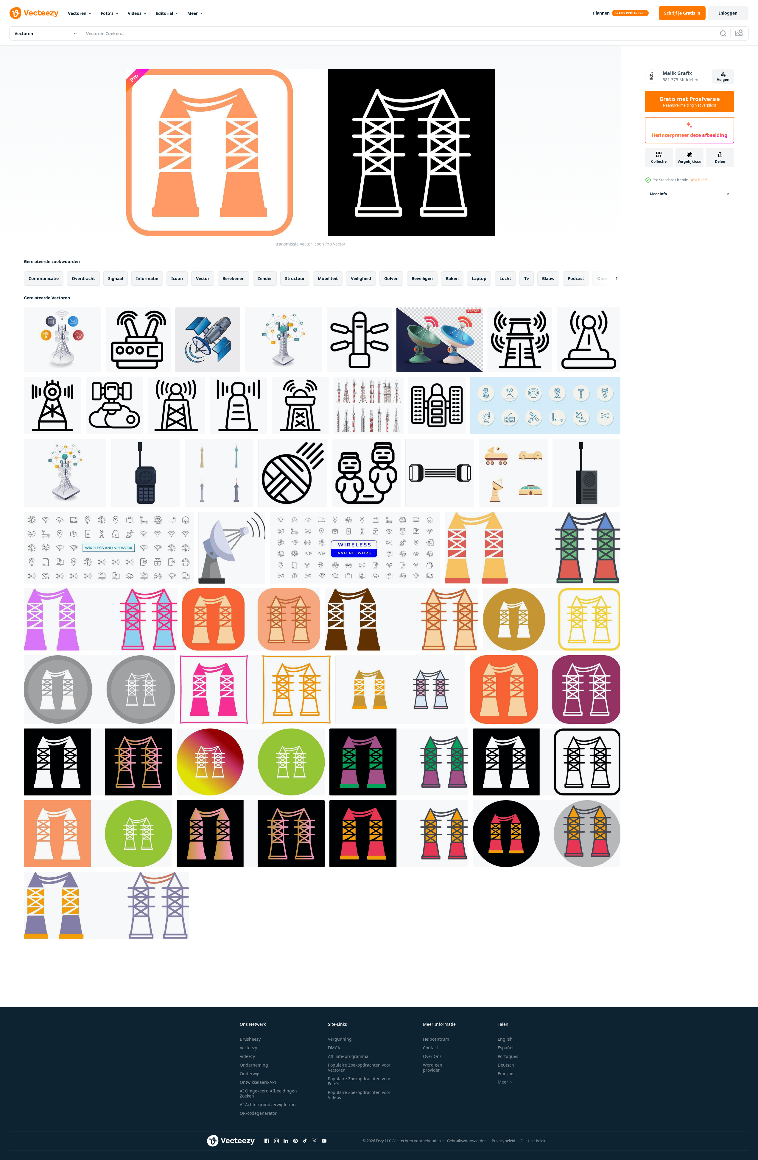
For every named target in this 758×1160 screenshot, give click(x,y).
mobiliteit (328, 278)
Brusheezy (250, 1039)
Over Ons (432, 1056)
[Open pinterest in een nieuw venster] (295, 1140)
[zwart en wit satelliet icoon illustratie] (359, 339)
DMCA (334, 1047)
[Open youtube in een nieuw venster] (324, 1140)
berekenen (233, 278)
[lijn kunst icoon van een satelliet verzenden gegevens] (114, 405)
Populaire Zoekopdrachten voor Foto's (359, 1081)
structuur (295, 278)
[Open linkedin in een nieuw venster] (286, 1140)
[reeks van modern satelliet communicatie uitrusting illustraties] (513, 473)
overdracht (83, 278)
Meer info (658, 193)
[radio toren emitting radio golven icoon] (588, 339)
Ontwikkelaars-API (258, 1082)
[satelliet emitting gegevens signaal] (207, 339)
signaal (115, 278)
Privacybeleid (503, 1140)
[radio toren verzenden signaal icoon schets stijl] (52, 405)
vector (202, 278)
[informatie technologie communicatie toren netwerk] (65, 473)
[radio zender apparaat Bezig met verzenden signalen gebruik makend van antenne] (145, 473)
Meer (192, 13)
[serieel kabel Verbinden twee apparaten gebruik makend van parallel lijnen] (439, 473)
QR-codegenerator (258, 1113)
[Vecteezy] (34, 13)
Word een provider (432, 1067)
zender (265, 278)
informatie (147, 278)
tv (526, 278)
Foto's (107, 13)
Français (506, 1073)
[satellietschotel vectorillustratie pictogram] (231, 548)
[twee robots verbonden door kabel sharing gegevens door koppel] (366, 473)
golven (391, 278)
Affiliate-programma (348, 1056)
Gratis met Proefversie (689, 101)
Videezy (247, 1056)
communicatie (44, 278)
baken (452, 278)
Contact (430, 1047)
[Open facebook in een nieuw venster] (266, 1140)
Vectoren (77, 13)
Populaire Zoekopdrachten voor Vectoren (359, 1067)
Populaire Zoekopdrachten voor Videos (359, 1094)
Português (508, 1056)
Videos (134, 13)
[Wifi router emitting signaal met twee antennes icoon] (138, 339)
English (505, 1039)
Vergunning (340, 1039)
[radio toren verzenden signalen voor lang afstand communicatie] (520, 339)
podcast (576, 278)
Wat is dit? (698, 179)
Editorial (164, 13)
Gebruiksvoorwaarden (467, 1140)
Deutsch (506, 1065)
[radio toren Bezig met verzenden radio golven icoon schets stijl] (176, 405)
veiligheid (361, 278)
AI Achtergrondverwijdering (268, 1104)
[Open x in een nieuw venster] (314, 1140)
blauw (548, 278)
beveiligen (422, 278)
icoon (177, 278)
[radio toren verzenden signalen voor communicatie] (238, 405)
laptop (479, 278)
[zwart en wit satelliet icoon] (437, 405)
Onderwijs (250, 1073)
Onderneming (254, 1065)
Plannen (601, 13)
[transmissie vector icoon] (551, 619)
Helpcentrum (436, 1039)
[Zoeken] (723, 33)
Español (505, 1047)
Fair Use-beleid (533, 1140)
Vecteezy (248, 1047)
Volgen (723, 79)
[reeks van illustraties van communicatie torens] (219, 473)
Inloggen (728, 13)
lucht (505, 278)
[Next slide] (611, 278)
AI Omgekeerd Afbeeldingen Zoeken (268, 1093)
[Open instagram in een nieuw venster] (276, 1140)
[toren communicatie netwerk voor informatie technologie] (283, 339)
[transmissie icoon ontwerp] (532, 548)
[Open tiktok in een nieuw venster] (305, 1140)
